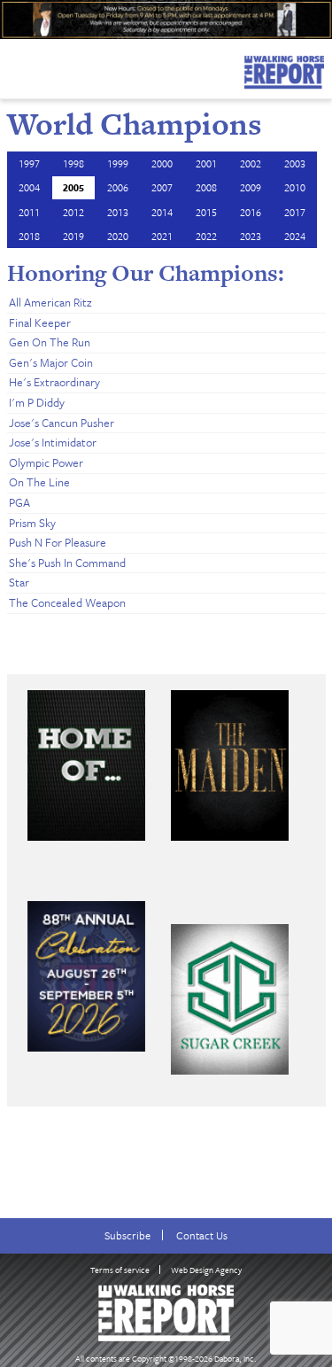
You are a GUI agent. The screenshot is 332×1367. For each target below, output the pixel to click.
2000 (162, 163)
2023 (250, 236)
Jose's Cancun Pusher (61, 422)
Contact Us (202, 1235)
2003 (294, 163)
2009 (250, 187)
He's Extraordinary (54, 382)
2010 (294, 187)
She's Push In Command (67, 562)
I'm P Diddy (37, 402)
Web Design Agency (206, 1269)
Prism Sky (32, 523)
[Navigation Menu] (11, 67)
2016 (250, 212)
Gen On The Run (49, 342)
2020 (117, 236)
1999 (117, 163)
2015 (206, 212)
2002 (250, 163)
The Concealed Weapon (67, 602)
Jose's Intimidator (53, 442)
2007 (162, 187)
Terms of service (120, 1269)
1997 (29, 163)
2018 (29, 236)
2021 (162, 236)
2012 (73, 212)
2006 (117, 187)
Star (19, 582)
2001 (206, 163)
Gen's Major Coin (51, 362)
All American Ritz (50, 302)
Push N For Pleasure (57, 542)
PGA (19, 502)
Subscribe (127, 1235)
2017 (294, 212)
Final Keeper (40, 322)
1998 (73, 163)
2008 (206, 187)
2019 (73, 236)
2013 (117, 212)
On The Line (39, 482)
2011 (29, 212)
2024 (294, 236)
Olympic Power (46, 462)
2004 (29, 187)
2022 (206, 236)
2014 (162, 212)
